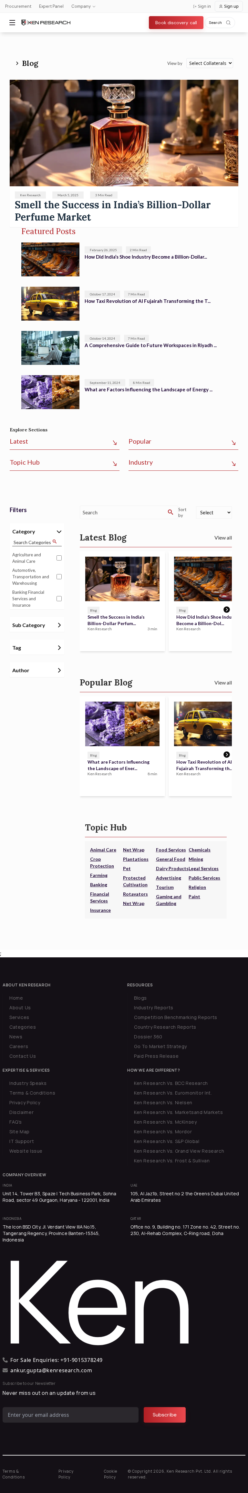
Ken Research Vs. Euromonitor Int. (173, 1093)
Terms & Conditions (32, 1093)
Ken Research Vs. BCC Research (171, 1083)
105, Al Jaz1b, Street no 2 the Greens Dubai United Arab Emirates (184, 1196)
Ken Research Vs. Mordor (163, 1131)
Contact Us (22, 1056)
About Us (20, 1007)
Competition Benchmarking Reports (175, 1017)
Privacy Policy (24, 1102)
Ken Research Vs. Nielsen (163, 1102)
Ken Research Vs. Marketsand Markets (178, 1112)
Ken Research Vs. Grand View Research (179, 1151)
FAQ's (15, 1122)
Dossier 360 (148, 1037)
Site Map (19, 1131)
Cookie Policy (110, 1474)
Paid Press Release (156, 1056)
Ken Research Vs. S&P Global (167, 1141)
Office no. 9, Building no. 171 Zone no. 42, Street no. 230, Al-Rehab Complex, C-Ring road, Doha (185, 1230)
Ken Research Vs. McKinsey (165, 1122)
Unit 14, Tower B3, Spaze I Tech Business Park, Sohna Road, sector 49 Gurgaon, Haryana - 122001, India (59, 1196)
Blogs (140, 998)
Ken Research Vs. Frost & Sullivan (172, 1161)
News (15, 1037)
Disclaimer (21, 1112)
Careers (18, 1046)
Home (16, 998)
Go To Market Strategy (160, 1046)
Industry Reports (153, 1007)
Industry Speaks (27, 1083)
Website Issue (26, 1151)
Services (19, 1017)
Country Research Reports (165, 1027)
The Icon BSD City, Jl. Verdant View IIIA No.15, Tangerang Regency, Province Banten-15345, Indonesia (51, 1233)
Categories (22, 1027)
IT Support (21, 1141)
